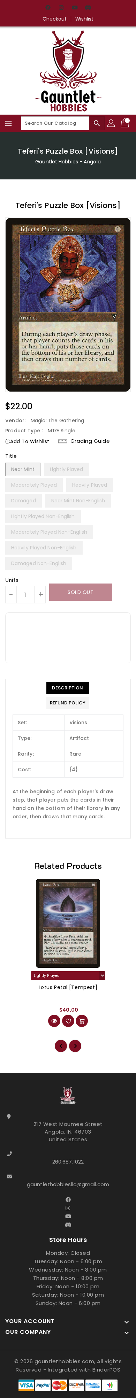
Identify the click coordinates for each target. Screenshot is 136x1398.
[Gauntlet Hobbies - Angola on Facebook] (48, 8)
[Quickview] (54, 1021)
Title (11, 456)
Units (12, 580)
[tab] (67, 688)
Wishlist (84, 18)
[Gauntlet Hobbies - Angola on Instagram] (61, 8)
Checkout (55, 18)
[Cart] (126, 123)
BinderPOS (106, 1369)
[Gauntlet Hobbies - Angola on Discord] (88, 8)
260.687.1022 (68, 1161)
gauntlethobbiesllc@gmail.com (68, 1184)
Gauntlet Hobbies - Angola (68, 161)
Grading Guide (90, 441)
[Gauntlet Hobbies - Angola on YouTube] (74, 8)
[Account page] (112, 123)
